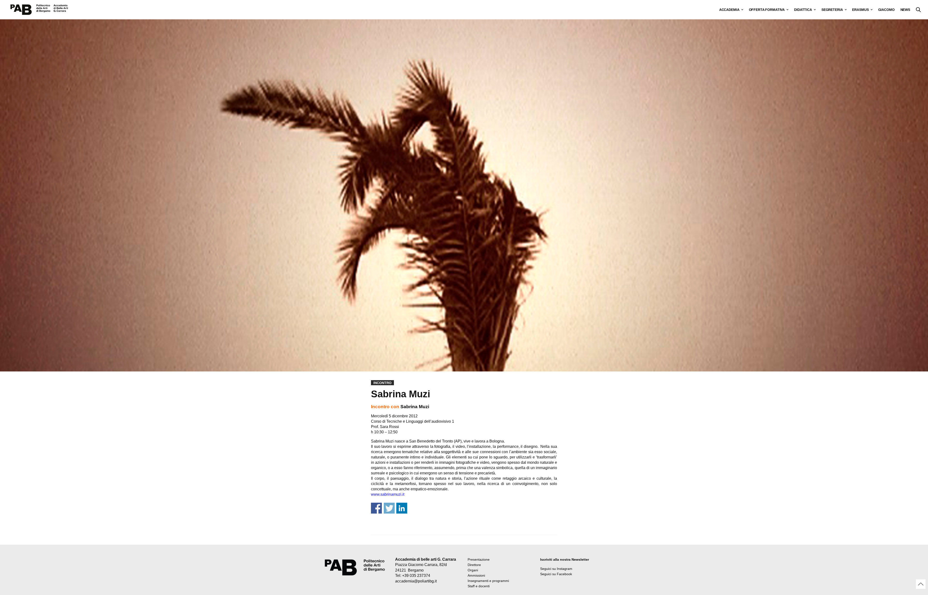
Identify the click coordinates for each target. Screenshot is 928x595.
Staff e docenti (479, 586)
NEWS (905, 10)
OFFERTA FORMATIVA (767, 10)
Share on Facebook (376, 508)
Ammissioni (476, 575)
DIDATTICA (803, 10)
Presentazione (479, 559)
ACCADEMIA (729, 10)
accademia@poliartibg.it (416, 581)
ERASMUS (860, 10)
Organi (473, 570)
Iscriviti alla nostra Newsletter (564, 559)
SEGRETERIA (832, 10)
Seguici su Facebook (556, 574)
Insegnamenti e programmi (488, 581)
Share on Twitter (389, 508)
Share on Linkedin (401, 508)
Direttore (474, 565)
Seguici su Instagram (556, 569)
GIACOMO (886, 10)
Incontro (382, 383)
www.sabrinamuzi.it (387, 494)
